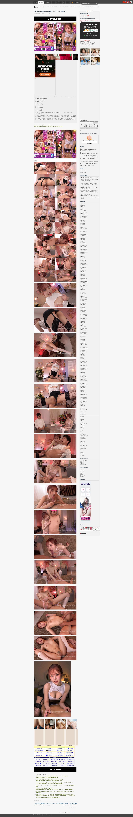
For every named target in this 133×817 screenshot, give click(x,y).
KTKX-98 (87, 158)
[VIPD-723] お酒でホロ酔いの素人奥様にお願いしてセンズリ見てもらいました (52, 776)
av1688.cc (82, 471)
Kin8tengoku (94, 157)
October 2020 (83, 300)
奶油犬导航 (82, 463)
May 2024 (83, 241)
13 (89, 125)
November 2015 (84, 382)
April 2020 (83, 308)
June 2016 (83, 372)
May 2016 (83, 373)
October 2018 (83, 333)
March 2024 (83, 243)
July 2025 (83, 221)
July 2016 (83, 371)
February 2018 (84, 344)
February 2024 (84, 245)
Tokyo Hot (83, 446)
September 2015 (84, 384)
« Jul (81, 130)
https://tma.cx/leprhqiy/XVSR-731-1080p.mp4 (43, 125)
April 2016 (83, 375)
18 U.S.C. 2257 (84, 171)
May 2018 (83, 340)
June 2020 (83, 306)
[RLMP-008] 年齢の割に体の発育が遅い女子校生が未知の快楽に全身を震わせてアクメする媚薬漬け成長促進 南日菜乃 (89, 179)
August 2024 (83, 237)
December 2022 (84, 264)
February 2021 (84, 295)
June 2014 (83, 405)
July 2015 (83, 387)
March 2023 (83, 260)
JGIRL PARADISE (84, 435)
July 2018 (83, 337)
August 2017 (83, 353)
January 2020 (83, 313)
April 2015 (83, 391)
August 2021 (83, 286)
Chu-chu (93, 153)
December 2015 (84, 380)
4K (63, 2)
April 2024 (83, 242)
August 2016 (83, 369)
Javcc (36, 6)
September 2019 (84, 318)
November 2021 (84, 282)
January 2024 (83, 246)
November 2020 (84, 299)
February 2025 (84, 228)
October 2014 (83, 400)
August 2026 (83, 203)
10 (81, 125)
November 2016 (84, 365)
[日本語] (131, 2)
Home (35, 2)
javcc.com (49, 814)
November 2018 (84, 332)
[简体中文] (124, 2)
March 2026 (83, 210)
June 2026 (83, 206)
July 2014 (83, 404)
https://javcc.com (84, 15)
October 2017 (83, 350)
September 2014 (84, 401)
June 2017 (83, 355)
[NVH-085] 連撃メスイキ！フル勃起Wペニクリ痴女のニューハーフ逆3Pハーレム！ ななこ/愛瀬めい (90, 197)
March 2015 (83, 393)
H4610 (81, 155)
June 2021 (83, 289)
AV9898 (95, 149)
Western (94, 163)
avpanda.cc (82, 475)
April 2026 (83, 209)
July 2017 (83, 354)
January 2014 (83, 411)
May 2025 (83, 224)
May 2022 (83, 274)
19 (86, 126)
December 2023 (84, 248)
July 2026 (83, 205)
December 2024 (84, 231)
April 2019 (83, 325)
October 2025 (83, 217)
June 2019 (83, 322)
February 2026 (84, 212)
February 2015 (84, 394)
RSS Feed (90, 11)
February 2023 (84, 261)
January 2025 (83, 230)
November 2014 (84, 398)
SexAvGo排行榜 (83, 464)
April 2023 (83, 259)
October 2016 (83, 366)
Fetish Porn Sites (83, 460)
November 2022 (84, 266)
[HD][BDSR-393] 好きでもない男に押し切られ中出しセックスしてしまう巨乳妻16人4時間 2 (54, 789)
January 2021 (83, 296)
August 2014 (83, 402)
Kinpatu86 (82, 158)
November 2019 (84, 315)
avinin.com (82, 473)
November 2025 (84, 216)
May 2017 (83, 357)
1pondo (82, 149)
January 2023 (83, 263)
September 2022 (84, 268)
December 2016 (84, 364)
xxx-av (84, 165)
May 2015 (83, 390)
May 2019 (83, 324)
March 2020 (83, 310)
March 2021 (83, 293)
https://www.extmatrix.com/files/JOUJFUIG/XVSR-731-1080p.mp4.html (48, 126)
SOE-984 (91, 161)
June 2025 (83, 223)
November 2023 (84, 249)
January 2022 (83, 279)
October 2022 (83, 267)
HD (57, 2)
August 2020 (83, 303)
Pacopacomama (85, 161)
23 (97, 126)
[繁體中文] (126, 2)
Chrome (90, 153)
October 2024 (83, 234)
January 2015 (83, 395)
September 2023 (84, 252)
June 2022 (83, 272)
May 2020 (83, 307)
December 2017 (84, 347)
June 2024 (83, 239)
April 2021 (83, 292)
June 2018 (83, 339)
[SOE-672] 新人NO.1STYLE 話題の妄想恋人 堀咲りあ (47, 777)
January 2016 (83, 379)
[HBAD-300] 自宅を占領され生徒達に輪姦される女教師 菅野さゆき (49, 779)
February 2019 (84, 328)
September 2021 (84, 285)
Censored (41, 2)
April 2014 (83, 408)
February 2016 (84, 377)
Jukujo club (87, 157)
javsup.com (82, 470)
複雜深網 (81, 462)
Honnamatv (92, 155)
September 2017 (84, 351)
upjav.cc (81, 474)
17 (81, 126)
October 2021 (83, 284)
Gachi (96, 153)
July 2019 (83, 321)
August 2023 (83, 253)
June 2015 (83, 389)
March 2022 (83, 277)
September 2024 (84, 235)
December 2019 (84, 314)
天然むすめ (90, 165)
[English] (128, 2)
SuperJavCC (41, 13)
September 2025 (84, 219)
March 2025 (83, 227)
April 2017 (83, 358)
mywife (87, 160)
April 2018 (83, 342)
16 (97, 125)
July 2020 (83, 304)
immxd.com (82, 476)
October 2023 (83, 250)
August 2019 (83, 319)
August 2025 (83, 220)
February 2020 (84, 311)
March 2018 (83, 343)
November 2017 (84, 348)
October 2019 (83, 317)
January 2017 (83, 362)
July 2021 (83, 288)
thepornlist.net (82, 461)
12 (86, 125)
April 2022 (83, 275)
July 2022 (83, 271)
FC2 (53, 2)
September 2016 (84, 368)
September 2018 (84, 335)
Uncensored (47, 2)
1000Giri (87, 149)
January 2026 (83, 213)
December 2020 (84, 297)
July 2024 (83, 238)
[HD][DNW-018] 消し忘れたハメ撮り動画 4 (44, 788)
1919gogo (92, 149)
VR (60, 2)
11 (84, 125)
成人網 (68, 2)
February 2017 (84, 361)
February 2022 (84, 278)
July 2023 (83, 255)
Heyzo (88, 155)
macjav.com (82, 469)
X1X (81, 165)
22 (94, 126)
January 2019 (83, 329)
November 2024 (84, 232)
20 (89, 126)
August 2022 (83, 270)
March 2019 (83, 326)
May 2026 (83, 208)
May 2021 (83, 290)
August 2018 (83, 336)
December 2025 (84, 214)
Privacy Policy (83, 172)
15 (94, 125)
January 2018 (83, 346)
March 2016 (83, 376)
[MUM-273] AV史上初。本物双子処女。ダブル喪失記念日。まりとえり (50, 780)
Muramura (83, 160)
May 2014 (83, 406)
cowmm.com (82, 472)
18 (84, 126)
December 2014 (84, 397)
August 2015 (83, 386)
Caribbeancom (85, 151)
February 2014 (84, 409)
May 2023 (83, 257)
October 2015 (83, 383)
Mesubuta (92, 158)
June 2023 (83, 256)
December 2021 (84, 281)
